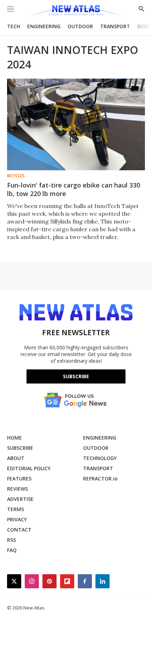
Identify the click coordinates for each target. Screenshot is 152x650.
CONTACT (19, 529)
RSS (11, 539)
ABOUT (15, 458)
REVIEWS (17, 488)
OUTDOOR (80, 26)
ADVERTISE (20, 499)
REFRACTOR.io (100, 478)
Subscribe (76, 376)
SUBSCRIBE (20, 447)
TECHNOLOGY (100, 458)
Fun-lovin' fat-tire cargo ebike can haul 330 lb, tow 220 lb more (73, 189)
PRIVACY (17, 519)
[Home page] (75, 11)
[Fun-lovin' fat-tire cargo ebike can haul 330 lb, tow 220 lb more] (76, 124)
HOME (14, 437)
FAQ (12, 550)
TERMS (15, 509)
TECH (13, 26)
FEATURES (19, 478)
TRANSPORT (115, 26)
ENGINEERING (43, 26)
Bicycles (16, 176)
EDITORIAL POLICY (29, 468)
